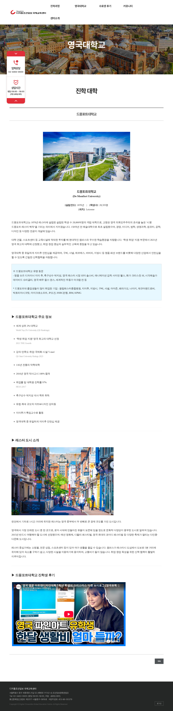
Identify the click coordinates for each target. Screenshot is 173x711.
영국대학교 (80, 6)
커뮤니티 (128, 6)
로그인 (159, 703)
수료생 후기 (105, 6)
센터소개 (55, 18)
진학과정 (55, 6)
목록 (159, 661)
